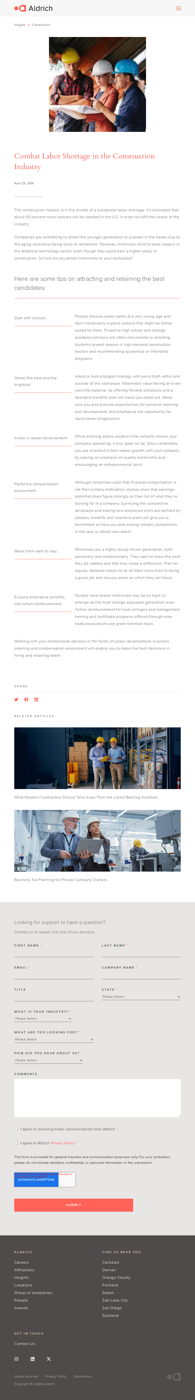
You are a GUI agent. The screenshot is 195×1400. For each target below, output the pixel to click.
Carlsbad (110, 1262)
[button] (16, 700)
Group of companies (33, 1292)
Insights (19, 25)
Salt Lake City (115, 1300)
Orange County (116, 1277)
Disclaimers (82, 1376)
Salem (108, 1292)
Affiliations (24, 1269)
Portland (110, 1285)
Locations (23, 1285)
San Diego (112, 1307)
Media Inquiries (26, 1376)
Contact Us (24, 1343)
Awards (21, 1307)
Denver (109, 1269)
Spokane (110, 1315)
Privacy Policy (63, 1143)
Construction (41, 25)
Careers (21, 1262)
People (21, 1300)
